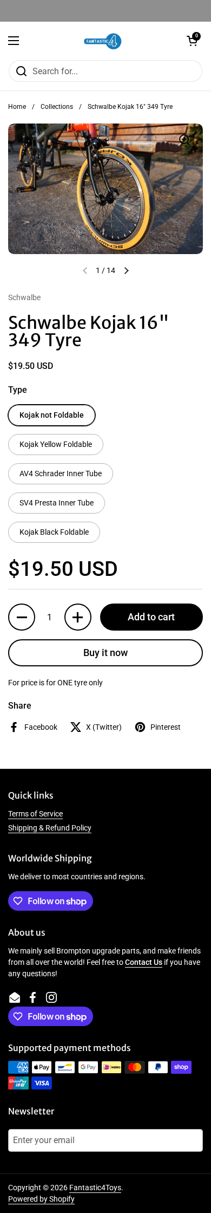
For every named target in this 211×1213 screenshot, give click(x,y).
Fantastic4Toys (95, 1187)
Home (17, 107)
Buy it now (105, 652)
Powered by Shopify (41, 1199)
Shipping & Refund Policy (49, 827)
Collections (57, 107)
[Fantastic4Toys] (103, 40)
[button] (192, 40)
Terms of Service (35, 813)
